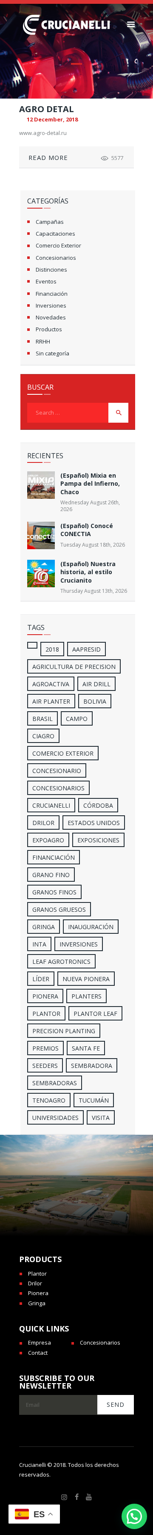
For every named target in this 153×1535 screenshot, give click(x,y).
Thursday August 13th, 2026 (93, 590)
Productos (49, 329)
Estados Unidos (94, 823)
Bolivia (94, 701)
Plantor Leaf (95, 1014)
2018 (52, 649)
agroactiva (50, 684)
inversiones (79, 944)
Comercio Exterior (58, 245)
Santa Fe (86, 1048)
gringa (43, 927)
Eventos (46, 281)
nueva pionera (86, 979)
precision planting (63, 1031)
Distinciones (51, 269)
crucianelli (51, 805)
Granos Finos (54, 892)
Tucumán (94, 1100)
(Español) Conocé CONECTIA (86, 530)
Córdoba (98, 805)
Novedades (51, 317)
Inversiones (51, 305)
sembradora (91, 1066)
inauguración (90, 927)
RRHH (43, 341)
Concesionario (56, 771)
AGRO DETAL (46, 109)
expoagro (48, 840)
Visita (101, 1118)
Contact (38, 1352)
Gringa (36, 1303)
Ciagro (43, 736)
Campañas (50, 222)
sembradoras (54, 1083)
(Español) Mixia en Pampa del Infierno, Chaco (90, 483)
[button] (134, 1516)
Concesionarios (56, 257)
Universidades (55, 1118)
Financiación (52, 293)
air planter (51, 701)
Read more (48, 157)
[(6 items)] (32, 645)
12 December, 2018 (52, 119)
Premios (45, 1048)
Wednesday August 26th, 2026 (90, 506)
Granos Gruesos (59, 909)
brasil (42, 719)
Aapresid (86, 649)
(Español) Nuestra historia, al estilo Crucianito (88, 572)
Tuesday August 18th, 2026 (92, 544)
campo (77, 719)
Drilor (43, 823)
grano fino (51, 875)
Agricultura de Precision (74, 667)
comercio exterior (63, 753)
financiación (53, 857)
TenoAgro (48, 1100)
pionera (45, 996)
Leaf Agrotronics (61, 961)
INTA (39, 944)
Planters (86, 996)
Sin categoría (52, 353)
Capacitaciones (55, 233)
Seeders (45, 1066)
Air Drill (96, 684)
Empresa (39, 1342)
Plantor (46, 1014)
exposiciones (98, 840)
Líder (40, 979)
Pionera (38, 1293)
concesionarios (58, 788)
